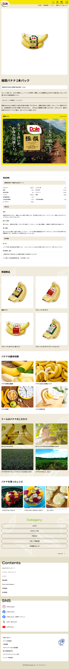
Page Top (60, 553)
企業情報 (4, 588)
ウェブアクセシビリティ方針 (11, 654)
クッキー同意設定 (8, 657)
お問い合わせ (6, 637)
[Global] (57, 2)
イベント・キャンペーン (9, 572)
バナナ (52, 5)
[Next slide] (66, 497)
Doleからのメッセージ (8, 568)
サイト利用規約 (7, 641)
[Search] (53, 2)
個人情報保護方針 (8, 651)
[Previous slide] (2, 497)
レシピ (4, 576)
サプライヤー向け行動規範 (10, 647)
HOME (39, 5)
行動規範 (5, 644)
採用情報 (4, 592)
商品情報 (46, 5)
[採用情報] (61, 2)
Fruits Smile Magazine (8, 584)
